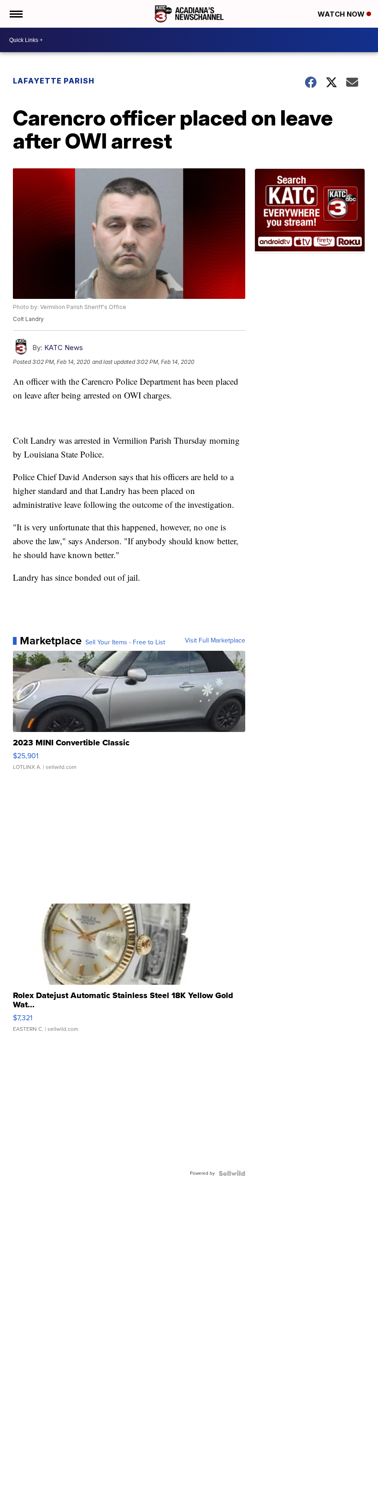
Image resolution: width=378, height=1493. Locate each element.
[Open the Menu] (15, 14)
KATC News (63, 347)
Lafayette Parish (53, 80)
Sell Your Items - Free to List (125, 642)
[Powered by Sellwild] (232, 1173)
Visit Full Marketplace (215, 640)
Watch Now (342, 14)
